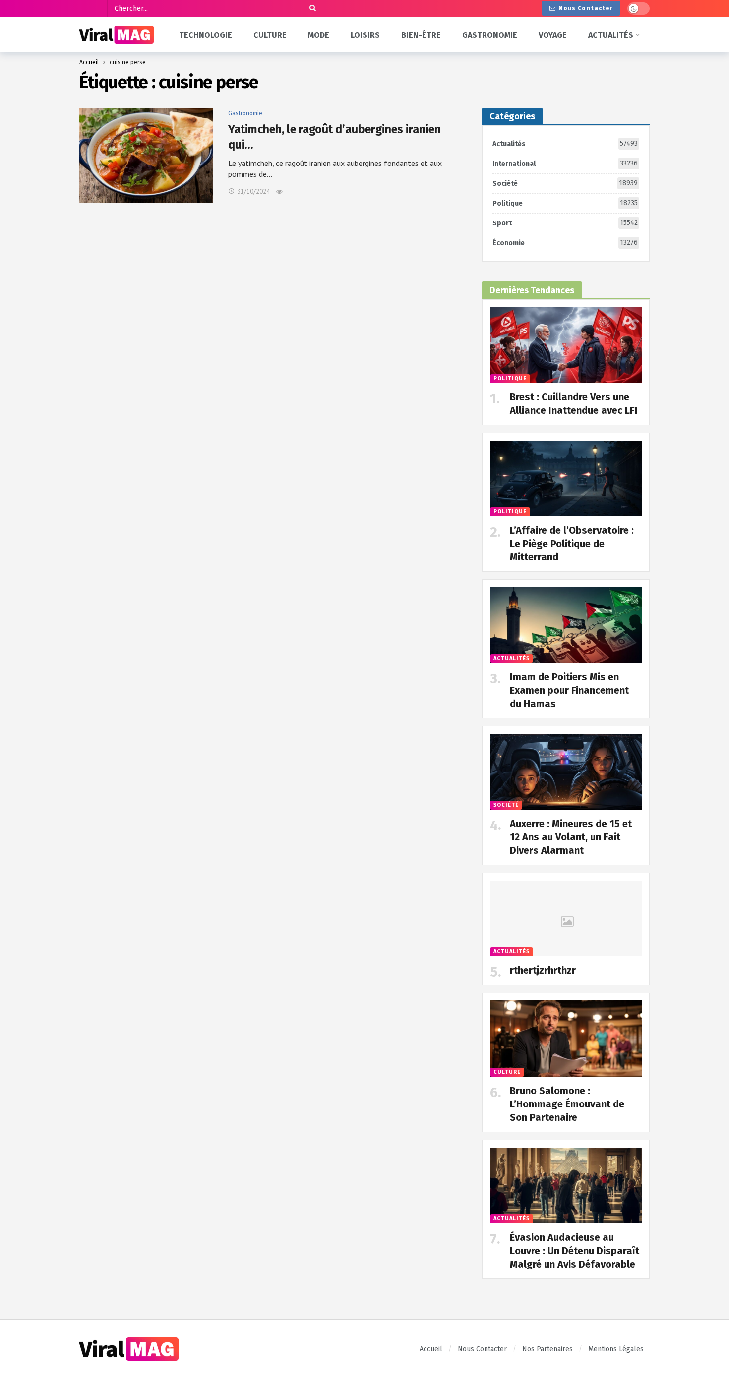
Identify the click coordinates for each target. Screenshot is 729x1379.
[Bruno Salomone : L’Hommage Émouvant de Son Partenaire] (566, 1038)
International (565, 163)
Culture (507, 1072)
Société (565, 183)
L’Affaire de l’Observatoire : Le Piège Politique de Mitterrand (572, 543)
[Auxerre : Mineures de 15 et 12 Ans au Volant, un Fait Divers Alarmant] (566, 772)
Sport (565, 223)
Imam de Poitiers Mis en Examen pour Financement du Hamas (569, 690)
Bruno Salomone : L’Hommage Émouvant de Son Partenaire (567, 1104)
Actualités (565, 143)
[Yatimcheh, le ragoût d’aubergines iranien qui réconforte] (146, 155)
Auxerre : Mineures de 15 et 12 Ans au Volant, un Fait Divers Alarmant (571, 837)
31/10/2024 (253, 191)
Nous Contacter (585, 8)
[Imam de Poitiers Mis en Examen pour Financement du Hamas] (566, 625)
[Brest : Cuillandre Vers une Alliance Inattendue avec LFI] (566, 345)
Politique (565, 203)
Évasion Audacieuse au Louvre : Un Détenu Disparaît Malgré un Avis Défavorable (574, 1250)
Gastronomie (245, 113)
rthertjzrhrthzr (543, 970)
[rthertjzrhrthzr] (566, 918)
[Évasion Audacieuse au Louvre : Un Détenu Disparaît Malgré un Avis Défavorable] (566, 1185)
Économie (565, 242)
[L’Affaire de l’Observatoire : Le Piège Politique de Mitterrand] (566, 478)
